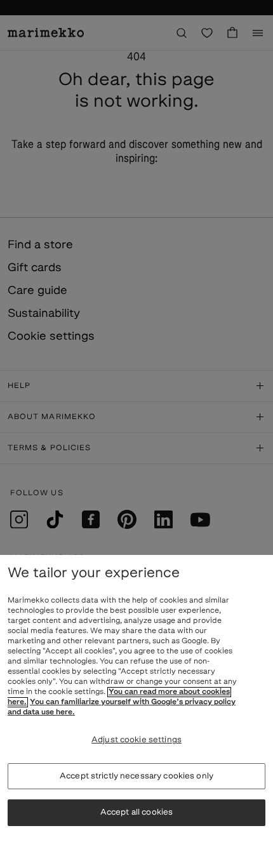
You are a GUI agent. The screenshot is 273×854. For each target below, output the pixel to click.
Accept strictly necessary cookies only (136, 776)
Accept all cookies (136, 812)
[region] (136, 704)
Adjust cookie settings (136, 740)
